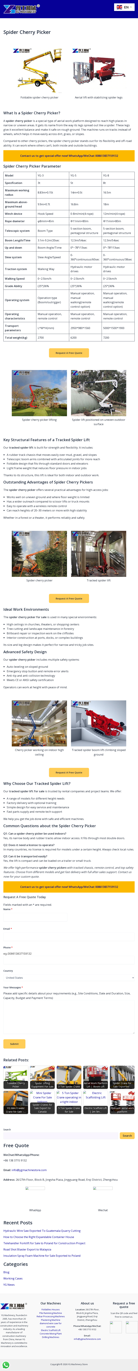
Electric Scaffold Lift (50, 1330)
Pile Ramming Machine (50, 1313)
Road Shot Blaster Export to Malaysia (27, 1249)
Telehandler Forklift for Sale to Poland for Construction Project (44, 1243)
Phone (8, 947)
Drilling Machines (50, 1337)
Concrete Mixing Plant (51, 1333)
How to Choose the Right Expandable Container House (38, 1237)
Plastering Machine (50, 1319)
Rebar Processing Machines (51, 1316)
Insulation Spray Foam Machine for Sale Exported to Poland (42, 1256)
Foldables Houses (51, 1309)
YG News (9, 1285)
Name (7, 909)
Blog (6, 1272)
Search (7, 1129)
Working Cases (13, 1278)
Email (7, 928)
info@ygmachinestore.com (29, 1170)
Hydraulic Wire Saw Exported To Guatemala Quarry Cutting (42, 1231)
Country (8, 970)
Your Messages (13, 987)
